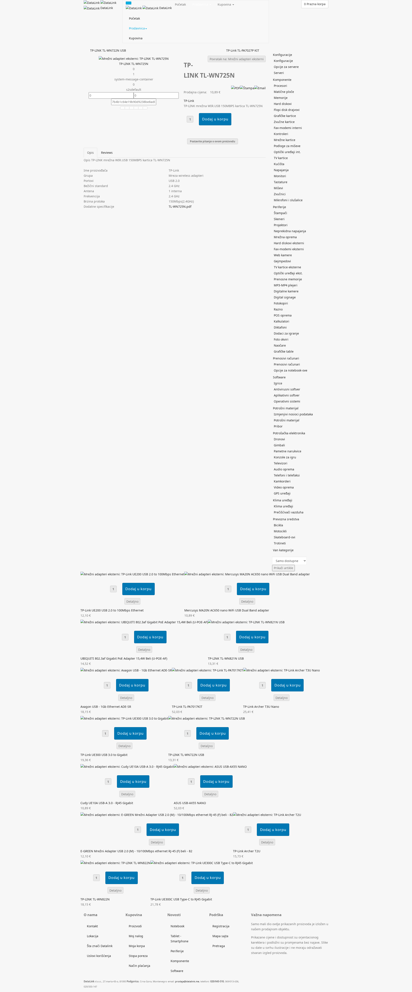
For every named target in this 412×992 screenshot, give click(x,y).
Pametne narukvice (287, 451)
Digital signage (285, 297)
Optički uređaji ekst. (288, 273)
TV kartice (281, 158)
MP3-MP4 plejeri (285, 285)
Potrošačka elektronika (289, 433)
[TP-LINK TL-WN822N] (115, 863)
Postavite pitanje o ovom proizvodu (212, 141)
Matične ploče (284, 92)
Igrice (278, 383)
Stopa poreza (138, 956)
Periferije (279, 207)
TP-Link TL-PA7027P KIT (242, 50)
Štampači (280, 213)
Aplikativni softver (287, 395)
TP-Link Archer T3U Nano (261, 707)
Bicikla (278, 525)
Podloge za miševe (287, 146)
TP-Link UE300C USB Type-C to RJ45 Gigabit (181, 899)
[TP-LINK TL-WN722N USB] (206, 718)
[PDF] (235, 88)
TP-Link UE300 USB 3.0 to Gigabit (103, 755)
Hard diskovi (283, 104)
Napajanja (281, 170)
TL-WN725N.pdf (180, 206)
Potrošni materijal (285, 408)
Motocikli (280, 531)
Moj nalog (136, 936)
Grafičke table (284, 351)
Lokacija (92, 936)
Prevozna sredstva (286, 519)
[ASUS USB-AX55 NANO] (210, 766)
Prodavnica (137, 28)
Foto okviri (281, 339)
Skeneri (279, 219)
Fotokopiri (281, 303)
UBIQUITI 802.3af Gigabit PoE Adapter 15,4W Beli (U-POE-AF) (123, 658)
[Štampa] (247, 88)
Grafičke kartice (285, 116)
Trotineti (280, 543)
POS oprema (283, 315)
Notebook (177, 926)
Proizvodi (135, 926)
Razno (278, 309)
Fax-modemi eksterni (289, 249)
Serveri (279, 73)
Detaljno (132, 601)
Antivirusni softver (287, 389)
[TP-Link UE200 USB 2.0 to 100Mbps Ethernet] (132, 574)
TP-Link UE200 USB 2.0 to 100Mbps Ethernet (112, 610)
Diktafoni (280, 327)
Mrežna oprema (285, 237)
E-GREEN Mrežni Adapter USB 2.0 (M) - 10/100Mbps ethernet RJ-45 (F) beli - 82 (136, 851)
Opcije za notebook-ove (290, 370)
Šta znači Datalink (99, 946)
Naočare (280, 345)
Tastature (280, 182)
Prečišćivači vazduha (288, 512)
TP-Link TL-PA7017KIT (187, 707)
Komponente (282, 80)
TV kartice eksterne (287, 267)
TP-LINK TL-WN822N (95, 899)
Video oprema (284, 487)
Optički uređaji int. (287, 152)
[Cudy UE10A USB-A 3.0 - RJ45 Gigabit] (127, 766)
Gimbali (279, 445)
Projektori (281, 225)
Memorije (281, 98)
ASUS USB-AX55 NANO (190, 803)
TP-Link (189, 101)
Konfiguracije (282, 55)
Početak (134, 18)
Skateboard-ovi (284, 537)
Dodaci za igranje (286, 333)
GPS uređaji (282, 493)
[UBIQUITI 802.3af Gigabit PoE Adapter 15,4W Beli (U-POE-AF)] (144, 622)
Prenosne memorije (288, 279)
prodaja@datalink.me (187, 981)
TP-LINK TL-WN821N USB (226, 658)
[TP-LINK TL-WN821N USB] (246, 622)
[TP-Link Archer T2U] (267, 814)
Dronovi (279, 439)
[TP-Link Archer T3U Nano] (281, 670)
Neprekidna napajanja (290, 231)
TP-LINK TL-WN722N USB (108, 50)
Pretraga (218, 946)
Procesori (280, 86)
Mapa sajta (220, 936)
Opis (90, 152)
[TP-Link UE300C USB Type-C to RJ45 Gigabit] (201, 863)
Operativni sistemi (287, 401)
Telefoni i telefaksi (287, 475)
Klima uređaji (282, 500)
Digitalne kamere (286, 291)
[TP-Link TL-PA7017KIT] (207, 670)
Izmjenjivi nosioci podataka (293, 414)
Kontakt (92, 926)
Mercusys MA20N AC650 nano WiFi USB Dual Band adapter (226, 610)
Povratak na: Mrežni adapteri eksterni (237, 59)
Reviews (107, 152)
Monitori (280, 176)
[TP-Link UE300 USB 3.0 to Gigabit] (124, 718)
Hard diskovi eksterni (289, 243)
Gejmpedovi (282, 261)
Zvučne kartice (284, 122)
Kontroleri (281, 134)
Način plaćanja (139, 966)
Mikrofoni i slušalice (288, 200)
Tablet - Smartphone (179, 938)
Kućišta (279, 164)
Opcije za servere (286, 67)
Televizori (280, 463)
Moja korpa (137, 946)
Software (279, 377)
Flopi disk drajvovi (287, 110)
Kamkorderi (282, 481)
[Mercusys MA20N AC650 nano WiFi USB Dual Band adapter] (247, 574)
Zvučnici (280, 194)
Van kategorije (283, 550)
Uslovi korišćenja (99, 956)
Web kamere (283, 255)
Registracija (220, 926)
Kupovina (135, 38)
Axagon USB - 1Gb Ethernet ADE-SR (105, 707)
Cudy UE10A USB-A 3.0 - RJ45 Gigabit (106, 803)
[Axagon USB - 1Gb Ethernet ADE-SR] (126, 670)
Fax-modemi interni (288, 128)
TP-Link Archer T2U (246, 851)
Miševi (278, 188)
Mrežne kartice (284, 140)
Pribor (278, 426)
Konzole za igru (285, 457)
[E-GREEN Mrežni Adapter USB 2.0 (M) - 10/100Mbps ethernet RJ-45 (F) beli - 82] (156, 814)
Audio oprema (284, 469)
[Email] (260, 88)
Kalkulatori (281, 321)
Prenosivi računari (286, 358)
